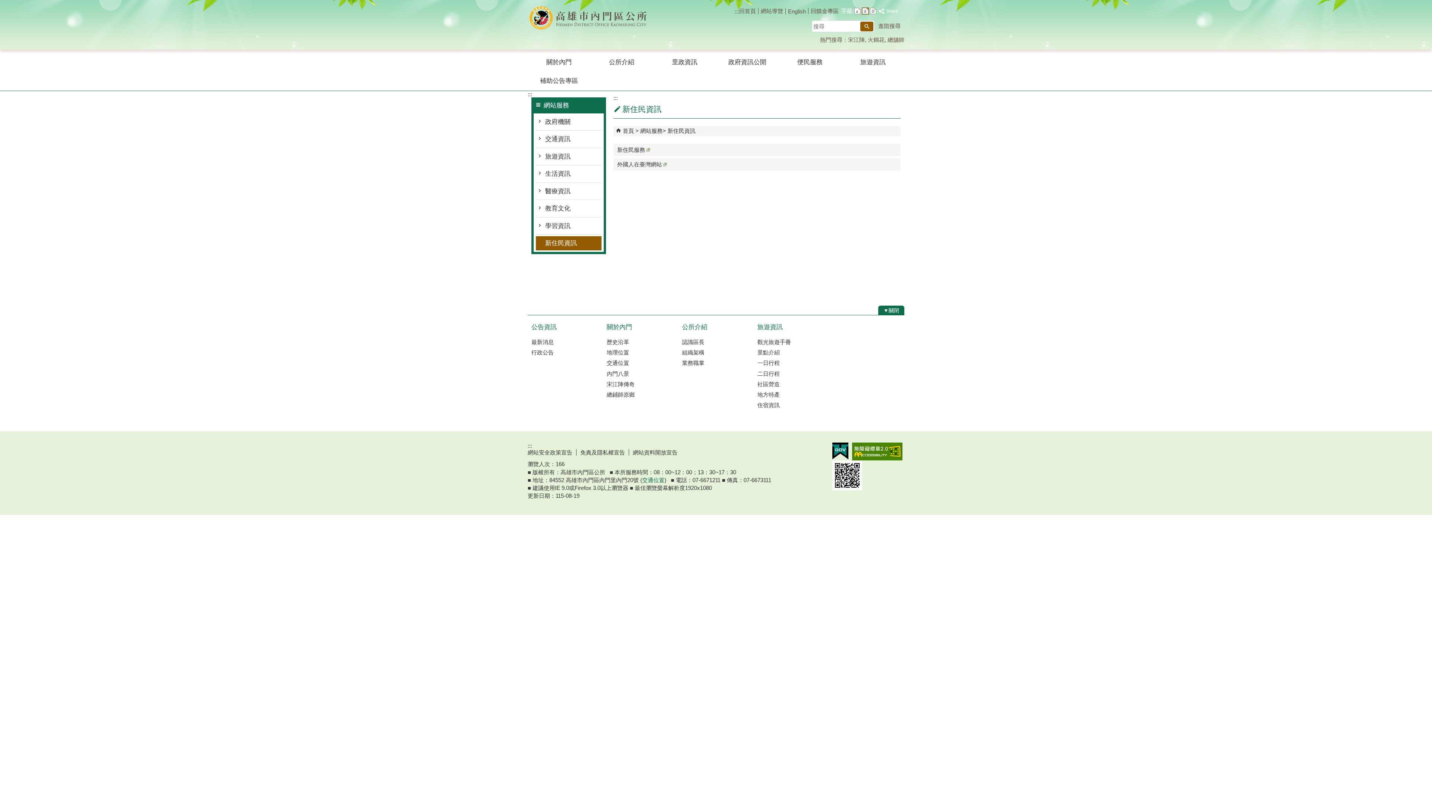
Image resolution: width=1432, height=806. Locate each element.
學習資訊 (558, 225)
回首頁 (747, 11)
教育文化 (558, 208)
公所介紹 (621, 62)
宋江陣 (856, 40)
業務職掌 (693, 363)
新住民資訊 (561, 243)
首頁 (628, 131)
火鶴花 (876, 40)
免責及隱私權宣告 (602, 452)
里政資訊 (684, 62)
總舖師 (896, 40)
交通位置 (618, 363)
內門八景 (618, 374)
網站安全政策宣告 (550, 452)
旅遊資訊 (873, 62)
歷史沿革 (618, 342)
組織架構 (693, 352)
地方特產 (768, 394)
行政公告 (542, 352)
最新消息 (542, 342)
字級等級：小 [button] (857, 11)
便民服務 (810, 62)
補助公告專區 (559, 80)
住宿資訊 (768, 405)
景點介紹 (768, 352)
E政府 (840, 451)
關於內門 (559, 62)
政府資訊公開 (747, 62)
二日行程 (768, 374)
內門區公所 (591, 18)
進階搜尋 (889, 26)
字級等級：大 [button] (873, 11)
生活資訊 (558, 173)
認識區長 (693, 342)
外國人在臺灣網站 (639, 164)
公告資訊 (544, 327)
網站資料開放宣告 (655, 452)
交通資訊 (558, 139)
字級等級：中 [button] (865, 11)
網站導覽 (772, 11)
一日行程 (768, 363)
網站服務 (651, 131)
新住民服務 (631, 150)
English (797, 11)
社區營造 (768, 384)
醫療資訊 (558, 191)
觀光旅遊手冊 (774, 342)
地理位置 (618, 352)
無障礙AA (877, 451)
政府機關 (558, 121)
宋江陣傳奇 (621, 384)
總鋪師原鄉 (621, 394)
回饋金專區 (825, 11)
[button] (866, 26)
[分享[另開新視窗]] (889, 11)
